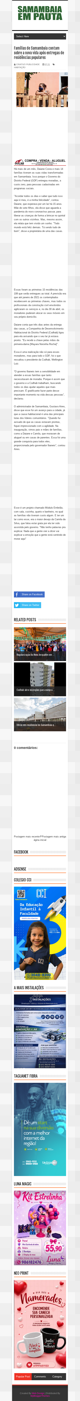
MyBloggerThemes (40, 1396)
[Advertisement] (40, 135)
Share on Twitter (30, 605)
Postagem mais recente (27, 836)
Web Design (38, 1393)
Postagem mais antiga (54, 836)
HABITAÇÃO (19, 67)
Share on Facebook (32, 594)
